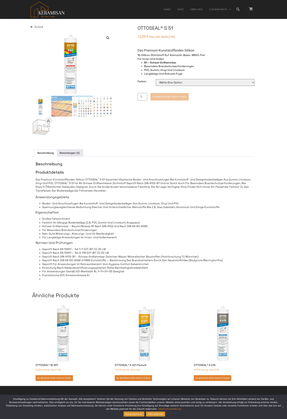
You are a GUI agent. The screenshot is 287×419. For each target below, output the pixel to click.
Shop (180, 9)
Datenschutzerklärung (169, 409)
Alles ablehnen (156, 414)
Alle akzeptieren (134, 414)
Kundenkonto (218, 9)
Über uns (196, 9)
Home (167, 9)
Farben (142, 81)
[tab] (45, 153)
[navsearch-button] (238, 9)
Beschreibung (45, 153)
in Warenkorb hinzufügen (170, 96)
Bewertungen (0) (70, 153)
